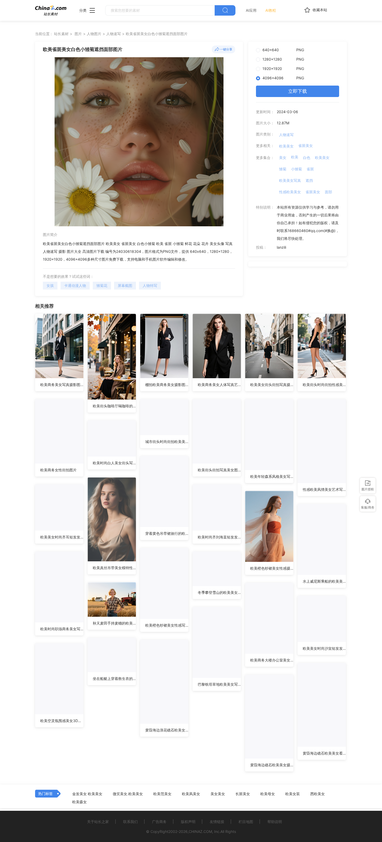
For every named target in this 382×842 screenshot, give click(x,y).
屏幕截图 (125, 285)
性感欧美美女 (290, 192)
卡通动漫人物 (75, 285)
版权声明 (188, 821)
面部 (328, 192)
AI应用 (251, 10)
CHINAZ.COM (200, 831)
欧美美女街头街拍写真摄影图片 (271, 384)
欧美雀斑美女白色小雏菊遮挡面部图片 (157, 33)
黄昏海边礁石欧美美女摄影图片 (271, 765)
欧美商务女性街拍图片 (58, 470)
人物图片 (94, 33)
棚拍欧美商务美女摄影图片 (166, 384)
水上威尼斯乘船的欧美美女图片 (324, 581)
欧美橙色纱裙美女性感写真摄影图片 (166, 625)
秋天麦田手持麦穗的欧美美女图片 (114, 623)
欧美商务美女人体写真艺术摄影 (219, 384)
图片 (78, 33)
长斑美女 (242, 794)
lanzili (281, 247)
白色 (306, 157)
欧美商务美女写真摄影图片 (61, 384)
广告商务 (159, 821)
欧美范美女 (162, 794)
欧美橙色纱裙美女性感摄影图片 (271, 568)
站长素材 (61, 33)
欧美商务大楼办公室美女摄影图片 (271, 660)
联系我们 (130, 821)
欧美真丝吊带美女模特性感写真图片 (114, 567)
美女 (282, 157)
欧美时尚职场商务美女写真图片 (61, 629)
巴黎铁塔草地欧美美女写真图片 (219, 684)
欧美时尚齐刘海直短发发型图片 (219, 537)
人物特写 (150, 285)
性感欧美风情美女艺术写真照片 (324, 489)
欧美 (294, 157)
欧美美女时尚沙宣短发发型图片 (324, 648)
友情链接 (217, 821)
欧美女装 (292, 794)
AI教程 (270, 10)
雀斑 (310, 169)
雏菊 (282, 169)
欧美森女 (79, 802)
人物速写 (113, 33)
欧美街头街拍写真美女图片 (219, 470)
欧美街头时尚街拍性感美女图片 (324, 384)
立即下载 (297, 91)
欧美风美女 (191, 794)
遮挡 (309, 180)
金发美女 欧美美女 (87, 794)
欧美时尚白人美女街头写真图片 (114, 463)
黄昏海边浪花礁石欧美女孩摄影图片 (166, 730)
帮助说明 (274, 821)
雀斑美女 (305, 145)
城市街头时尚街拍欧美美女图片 (166, 441)
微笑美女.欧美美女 (128, 794)
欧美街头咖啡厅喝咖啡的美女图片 (114, 406)
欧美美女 (286, 146)
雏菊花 (101, 285)
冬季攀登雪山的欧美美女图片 (219, 592)
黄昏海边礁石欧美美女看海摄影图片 (324, 753)
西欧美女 (317, 794)
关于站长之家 (98, 821)
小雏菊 (296, 169)
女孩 (50, 285)
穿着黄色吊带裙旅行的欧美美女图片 (166, 533)
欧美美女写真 (290, 180)
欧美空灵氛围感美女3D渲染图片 (61, 720)
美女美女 (217, 794)
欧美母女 (267, 794)
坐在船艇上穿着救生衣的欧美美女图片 (114, 678)
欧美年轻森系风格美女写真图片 (271, 476)
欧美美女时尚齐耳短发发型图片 (61, 537)
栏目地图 (246, 821)
